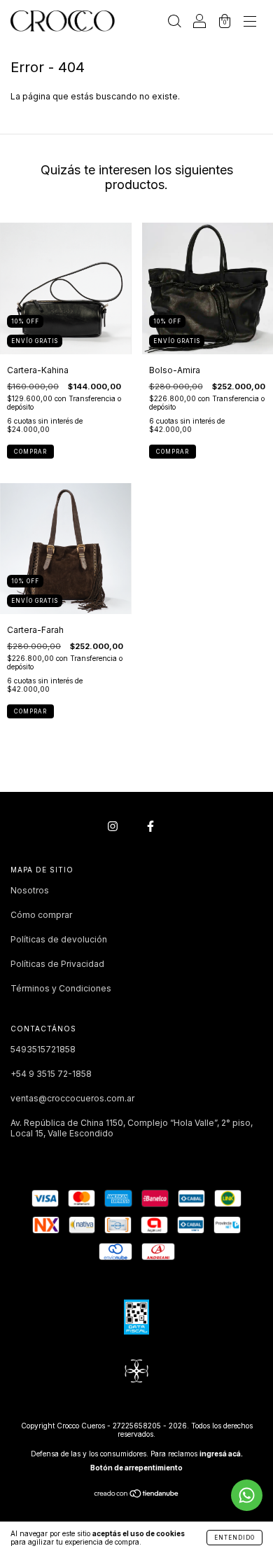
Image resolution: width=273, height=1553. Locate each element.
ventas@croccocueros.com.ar (72, 1098)
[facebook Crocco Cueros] (150, 826)
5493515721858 (43, 1049)
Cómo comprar (41, 915)
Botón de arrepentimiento (136, 1467)
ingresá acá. (221, 1453)
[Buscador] (174, 23)
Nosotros (29, 890)
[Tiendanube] (137, 1495)
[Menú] (250, 23)
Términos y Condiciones (60, 988)
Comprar (30, 451)
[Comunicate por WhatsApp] (246, 1495)
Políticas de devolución (58, 939)
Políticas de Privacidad (57, 964)
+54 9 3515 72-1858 (51, 1073)
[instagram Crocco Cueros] (113, 826)
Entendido (234, 1537)
